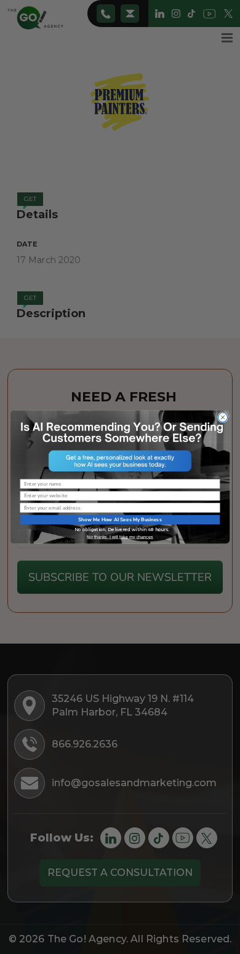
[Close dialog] (222, 417)
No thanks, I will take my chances (120, 536)
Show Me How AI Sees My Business (119, 519)
